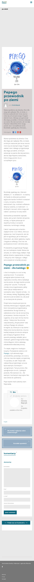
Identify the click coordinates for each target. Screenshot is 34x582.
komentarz (7, 466)
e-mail (6, 496)
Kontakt (4, 579)
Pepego (6, 353)
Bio (14, 392)
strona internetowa (9, 503)
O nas (3, 577)
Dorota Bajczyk (16, 105)
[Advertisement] (17, 29)
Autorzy (4, 574)
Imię (5, 489)
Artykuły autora (19, 396)
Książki (5, 422)
